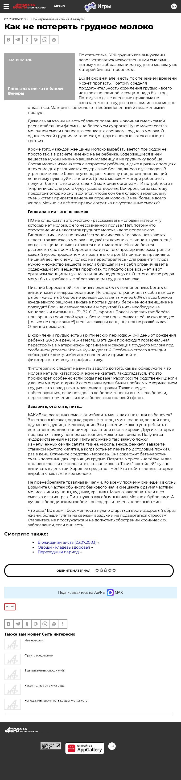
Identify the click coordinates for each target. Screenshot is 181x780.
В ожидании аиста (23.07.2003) (67, 542)
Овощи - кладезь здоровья (64, 547)
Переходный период (58, 552)
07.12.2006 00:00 (16, 19)
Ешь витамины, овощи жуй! (45, 670)
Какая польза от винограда (45, 685)
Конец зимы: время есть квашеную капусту (56, 700)
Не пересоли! (34, 640)
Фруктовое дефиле (39, 655)
